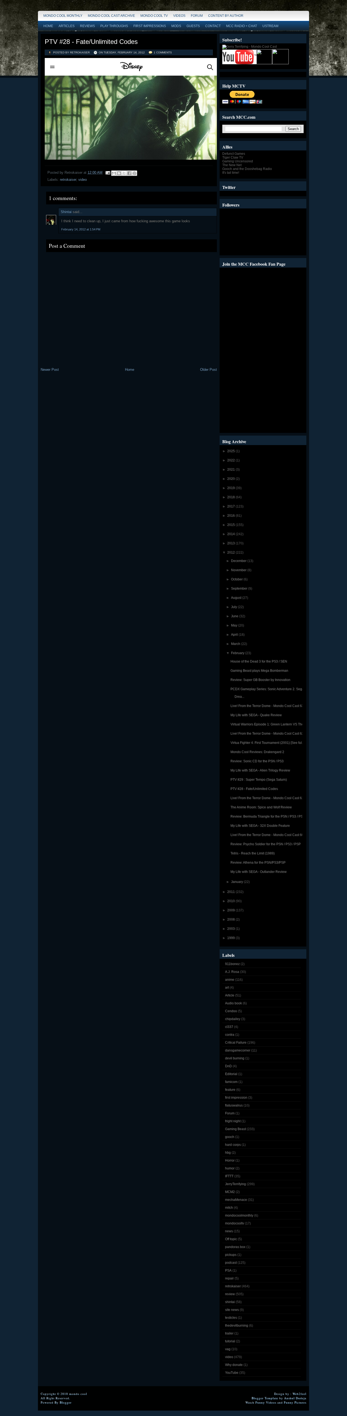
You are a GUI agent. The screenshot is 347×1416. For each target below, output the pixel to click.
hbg (228, 1152)
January (237, 882)
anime (229, 979)
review (230, 1294)
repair (229, 1278)
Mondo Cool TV (154, 16)
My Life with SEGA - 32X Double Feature (260, 826)
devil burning (234, 1058)
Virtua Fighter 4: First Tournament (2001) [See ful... (267, 743)
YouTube (231, 1373)
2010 (231, 901)
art (227, 987)
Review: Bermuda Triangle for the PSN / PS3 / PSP (267, 816)
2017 (231, 506)
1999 (231, 938)
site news (232, 1310)
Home (48, 26)
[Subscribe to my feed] (264, 63)
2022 (231, 460)
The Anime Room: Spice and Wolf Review (261, 807)
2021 (231, 469)
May (234, 625)
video (82, 180)
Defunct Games (233, 154)
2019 (231, 488)
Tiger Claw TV (232, 157)
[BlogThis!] (119, 173)
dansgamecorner (237, 1050)
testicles (231, 1318)
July (234, 607)
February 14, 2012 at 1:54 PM (80, 229)
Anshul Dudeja (295, 1398)
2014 (231, 534)
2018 (231, 497)
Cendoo (231, 1011)
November (239, 570)
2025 (231, 451)
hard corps (233, 1145)
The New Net (232, 165)
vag (227, 1349)
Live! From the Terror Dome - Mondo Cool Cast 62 (267, 733)
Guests (193, 26)
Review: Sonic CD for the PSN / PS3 (257, 761)
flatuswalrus (234, 1105)
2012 (231, 552)
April (235, 634)
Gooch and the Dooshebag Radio (247, 169)
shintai (230, 1302)
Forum (197, 16)
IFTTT (229, 1176)
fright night (232, 1121)
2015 (231, 525)
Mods (176, 26)
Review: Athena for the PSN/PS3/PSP (257, 862)
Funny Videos (265, 1402)
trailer (229, 1333)
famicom (231, 1082)
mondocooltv (234, 1223)
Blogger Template (265, 1398)
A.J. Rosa (232, 972)
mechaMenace (236, 1200)
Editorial (231, 1074)
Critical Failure (235, 1042)
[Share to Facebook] (129, 173)
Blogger (66, 1402)
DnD (228, 1066)
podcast (231, 1262)
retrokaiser (68, 180)
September (239, 588)
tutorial (230, 1341)
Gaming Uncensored (237, 161)
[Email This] (114, 173)
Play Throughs (114, 26)
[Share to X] (124, 173)
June (235, 616)
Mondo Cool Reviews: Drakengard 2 (257, 752)
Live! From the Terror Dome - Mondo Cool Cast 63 (267, 706)
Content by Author (225, 16)
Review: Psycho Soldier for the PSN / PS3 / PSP (265, 844)
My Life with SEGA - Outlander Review (258, 872)
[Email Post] (107, 172)
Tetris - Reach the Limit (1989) (252, 853)
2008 (231, 919)
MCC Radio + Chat (241, 26)
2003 (231, 929)
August (236, 598)
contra (229, 1035)
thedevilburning (236, 1325)
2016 (231, 515)
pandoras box (235, 1247)
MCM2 (230, 1192)
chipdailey (232, 1019)
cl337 (229, 1027)
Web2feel (299, 1394)
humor (229, 1168)
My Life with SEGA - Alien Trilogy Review (260, 770)
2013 (231, 543)
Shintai (66, 212)
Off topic (231, 1239)
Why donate (234, 1365)
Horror (229, 1160)
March (236, 644)
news (229, 1231)
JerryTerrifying (235, 1184)
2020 (231, 479)
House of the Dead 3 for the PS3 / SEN (258, 661)
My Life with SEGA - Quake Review (256, 715)
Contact (213, 26)
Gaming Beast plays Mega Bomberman (259, 670)
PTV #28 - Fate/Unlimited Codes (91, 41)
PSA (228, 1270)
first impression (236, 1097)
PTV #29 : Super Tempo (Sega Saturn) (258, 779)
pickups (230, 1255)
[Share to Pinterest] (134, 173)
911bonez (232, 964)
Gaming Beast (235, 1129)
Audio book (233, 1003)
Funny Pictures (295, 1402)
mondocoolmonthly (239, 1215)
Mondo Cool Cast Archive (111, 16)
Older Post (208, 370)
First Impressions (149, 26)
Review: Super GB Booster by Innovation (260, 680)
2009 (231, 910)
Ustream (270, 26)
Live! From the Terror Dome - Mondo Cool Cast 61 (267, 798)
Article (229, 995)
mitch (229, 1207)
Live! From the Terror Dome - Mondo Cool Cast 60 (267, 835)
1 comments (163, 52)
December (239, 561)
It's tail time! (230, 173)
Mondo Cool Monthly (62, 16)
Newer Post (50, 370)
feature (230, 1090)
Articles (67, 26)
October (237, 579)
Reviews (87, 26)
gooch (229, 1137)
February (238, 653)
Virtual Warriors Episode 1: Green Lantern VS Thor (267, 724)
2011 (231, 892)
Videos (179, 16)
